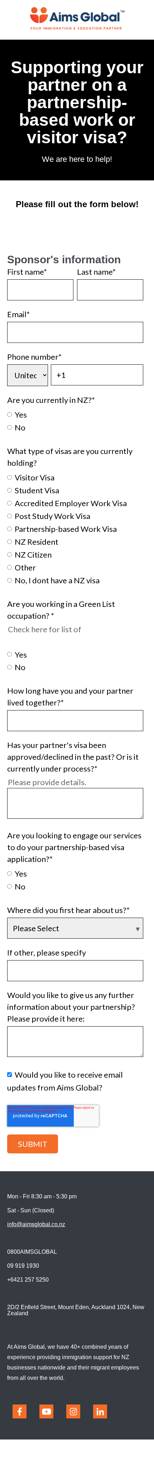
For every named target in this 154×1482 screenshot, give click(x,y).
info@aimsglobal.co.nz (36, 1224)
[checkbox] (75, 420)
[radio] (75, 414)
